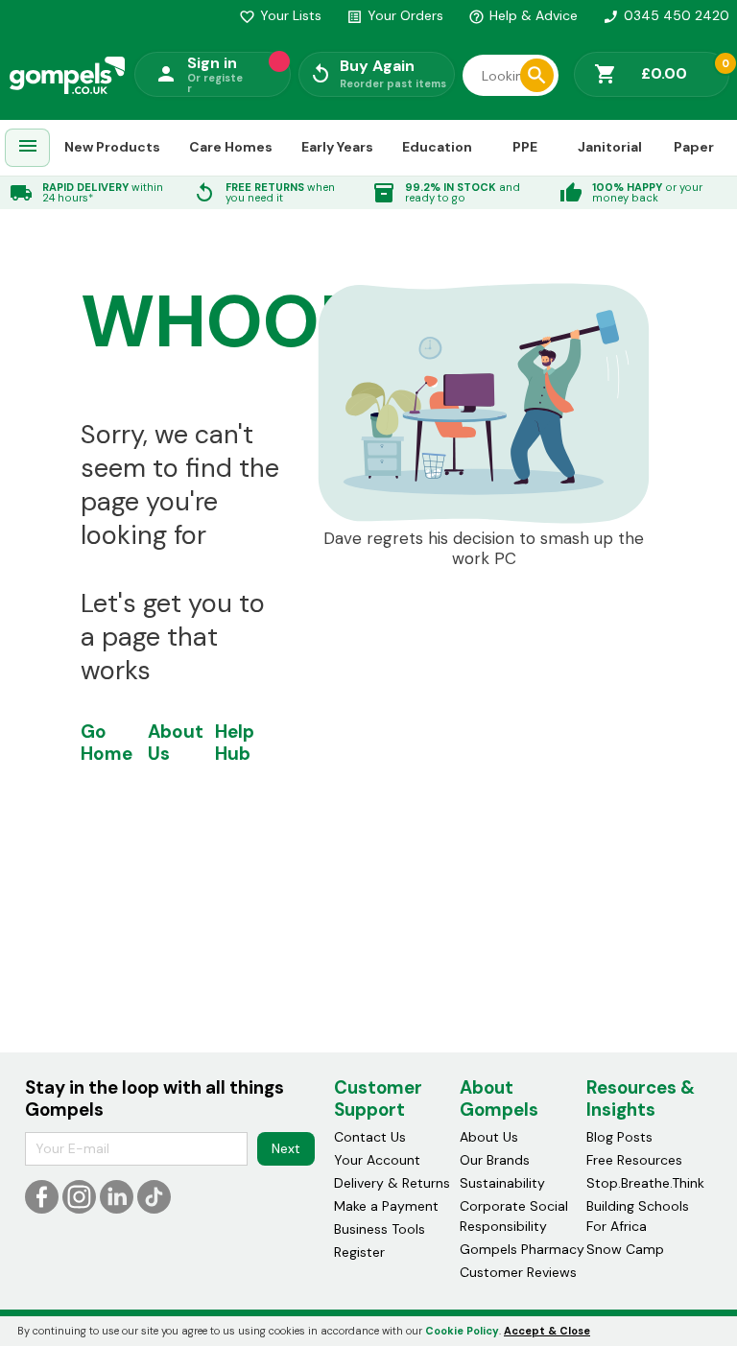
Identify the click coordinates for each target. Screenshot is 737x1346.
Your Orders (394, 15)
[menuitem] (27, 148)
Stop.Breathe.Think (645, 1183)
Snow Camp (625, 1249)
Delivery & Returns (392, 1183)
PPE (524, 146)
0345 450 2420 (666, 15)
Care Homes (231, 146)
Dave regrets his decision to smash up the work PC (483, 549)
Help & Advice (523, 15)
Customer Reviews (518, 1272)
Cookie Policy (462, 1330)
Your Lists (280, 15)
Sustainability (502, 1183)
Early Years (337, 146)
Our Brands (495, 1160)
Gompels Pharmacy (522, 1249)
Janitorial (610, 146)
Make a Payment (386, 1206)
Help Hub (234, 743)
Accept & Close (547, 1330)
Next (286, 1148)
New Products (112, 146)
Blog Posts (619, 1136)
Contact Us (370, 1136)
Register (359, 1252)
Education (437, 146)
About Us (175, 743)
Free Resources (634, 1160)
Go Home (106, 743)
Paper (694, 146)
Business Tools (379, 1229)
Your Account (377, 1160)
